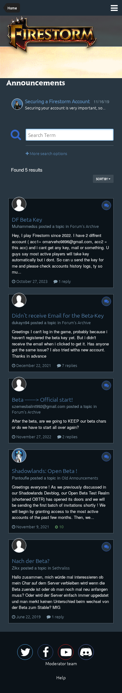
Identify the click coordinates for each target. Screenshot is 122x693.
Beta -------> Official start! (42, 399)
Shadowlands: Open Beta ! (44, 470)
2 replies (69, 436)
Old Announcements (80, 478)
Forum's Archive (84, 226)
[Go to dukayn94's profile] (19, 300)
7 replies (69, 365)
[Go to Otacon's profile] (17, 104)
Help (61, 677)
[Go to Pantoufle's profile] (19, 455)
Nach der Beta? (30, 560)
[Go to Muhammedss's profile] (19, 204)
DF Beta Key (27, 219)
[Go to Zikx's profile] (19, 545)
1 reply (64, 281)
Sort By (102, 178)
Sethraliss (61, 568)
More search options (48, 153)
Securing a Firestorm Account (57, 101)
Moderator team (61, 663)
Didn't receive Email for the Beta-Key (58, 315)
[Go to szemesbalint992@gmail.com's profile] (19, 384)
